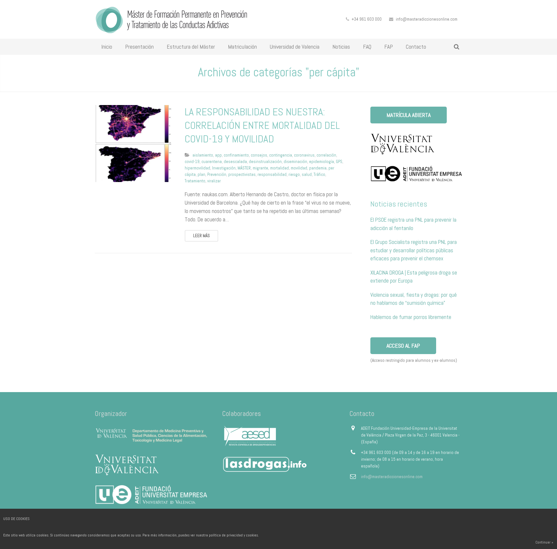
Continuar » (544, 542)
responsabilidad (272, 174)
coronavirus (304, 155)
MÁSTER (244, 168)
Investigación (224, 168)
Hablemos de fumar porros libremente (410, 317)
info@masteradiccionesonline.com (426, 19)
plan (201, 174)
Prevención (216, 174)
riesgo (294, 174)
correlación (326, 155)
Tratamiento (195, 181)
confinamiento (236, 155)
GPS (339, 161)
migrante (260, 168)
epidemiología (321, 161)
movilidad (299, 168)
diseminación (295, 161)
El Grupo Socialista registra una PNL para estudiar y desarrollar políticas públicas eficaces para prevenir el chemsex (413, 250)
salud (307, 174)
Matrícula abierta (408, 115)
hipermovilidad (197, 168)
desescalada (235, 161)
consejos (259, 155)
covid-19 (192, 161)
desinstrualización (265, 161)
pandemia (318, 168)
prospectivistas (242, 174)
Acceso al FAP (403, 345)
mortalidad (279, 168)
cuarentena (211, 161)
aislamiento (202, 155)
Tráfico (319, 174)
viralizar (214, 181)
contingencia (280, 155)
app (218, 155)
